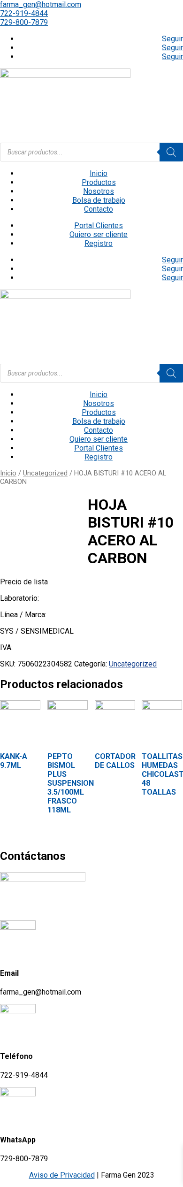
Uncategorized (45, 473)
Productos (99, 182)
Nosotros (98, 191)
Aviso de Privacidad (62, 1175)
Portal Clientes (98, 225)
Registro (98, 243)
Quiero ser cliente (98, 234)
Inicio (98, 173)
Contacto (98, 209)
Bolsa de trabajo (98, 200)
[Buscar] (171, 152)
